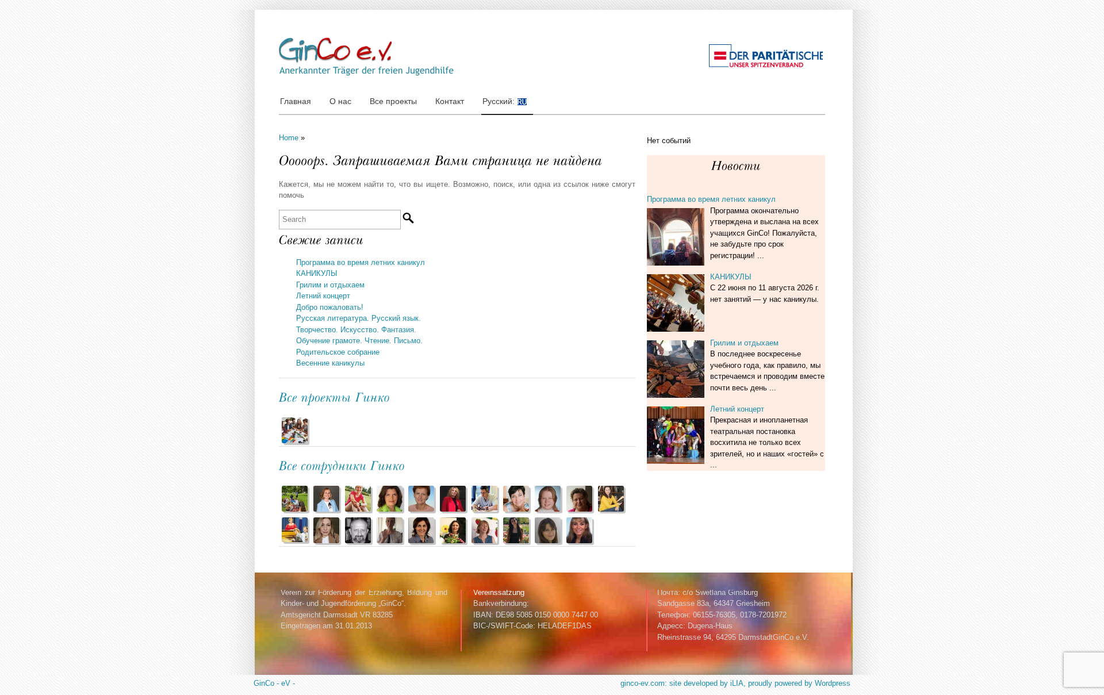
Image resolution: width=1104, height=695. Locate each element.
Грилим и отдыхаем (330, 285)
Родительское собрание (337, 352)
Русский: (499, 101)
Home (288, 137)
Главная (295, 101)
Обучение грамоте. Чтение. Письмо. (359, 340)
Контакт (449, 101)
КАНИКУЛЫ (317, 273)
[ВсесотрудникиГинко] (342, 465)
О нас (340, 101)
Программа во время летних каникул (360, 262)
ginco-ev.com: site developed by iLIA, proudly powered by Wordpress (735, 683)
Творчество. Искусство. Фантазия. (356, 329)
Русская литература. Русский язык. (358, 318)
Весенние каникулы (330, 363)
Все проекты (393, 101)
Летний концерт (323, 295)
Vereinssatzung (498, 592)
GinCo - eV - (274, 683)
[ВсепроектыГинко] (334, 396)
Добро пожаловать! (329, 307)
